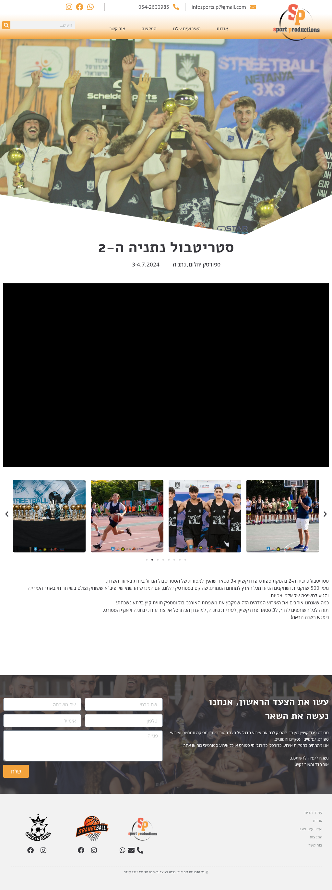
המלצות (148, 28)
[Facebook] (81, 850)
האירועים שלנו (186, 28)
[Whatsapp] (122, 850)
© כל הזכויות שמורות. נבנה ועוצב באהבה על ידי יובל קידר (166, 872)
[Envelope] (131, 850)
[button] (6, 513)
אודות (222, 28)
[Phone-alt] (140, 850)
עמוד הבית (313, 813)
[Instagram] (94, 850)
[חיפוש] (6, 25)
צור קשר (117, 28)
